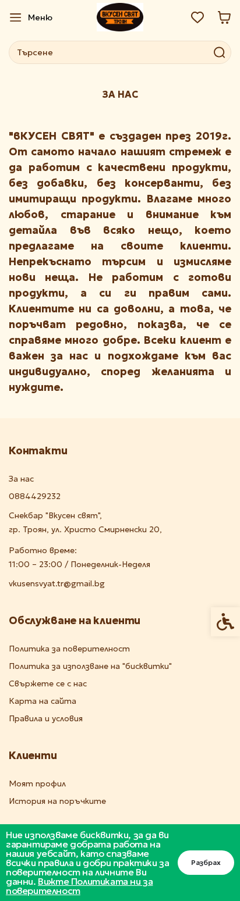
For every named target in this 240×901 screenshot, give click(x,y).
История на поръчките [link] (57, 801)
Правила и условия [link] (46, 719)
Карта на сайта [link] (42, 701)
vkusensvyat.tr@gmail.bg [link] (57, 584)
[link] (30, 17)
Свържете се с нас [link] (48, 684)
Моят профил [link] (37, 784)
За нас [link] (21, 479)
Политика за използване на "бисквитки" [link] (90, 666)
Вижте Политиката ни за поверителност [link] (79, 885)
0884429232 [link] (35, 496)
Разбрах (206, 862)
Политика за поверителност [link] (69, 649)
